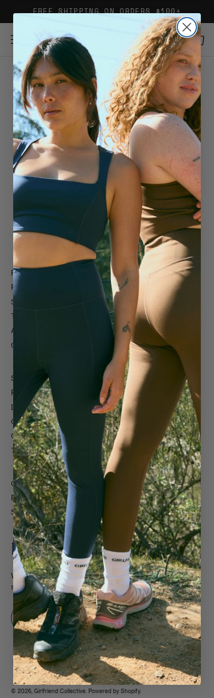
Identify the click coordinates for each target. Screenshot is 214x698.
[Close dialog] (186, 27)
